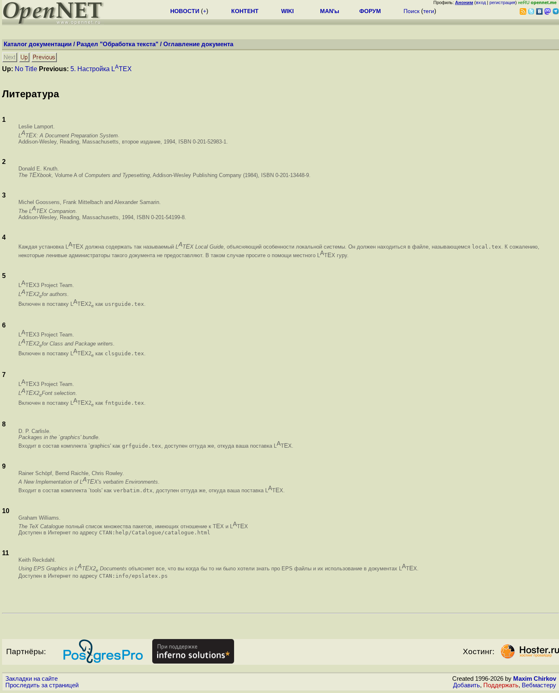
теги (428, 11)
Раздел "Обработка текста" (117, 44)
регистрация (502, 2)
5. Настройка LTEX (101, 68)
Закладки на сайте (31, 678)
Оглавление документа (198, 44)
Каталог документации (38, 44)
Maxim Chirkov (534, 678)
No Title (26, 68)
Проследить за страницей (42, 685)
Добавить (466, 685)
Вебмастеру (539, 685)
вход (481, 2)
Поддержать (500, 685)
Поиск (411, 11)
